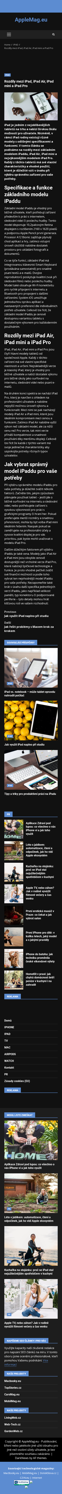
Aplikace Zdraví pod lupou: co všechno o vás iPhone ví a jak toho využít (13, 829)
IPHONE (9, 1027)
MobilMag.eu (12, 1401)
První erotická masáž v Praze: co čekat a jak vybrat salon (13, 915)
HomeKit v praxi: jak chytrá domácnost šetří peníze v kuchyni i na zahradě (13, 979)
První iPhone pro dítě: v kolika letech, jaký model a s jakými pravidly (13, 936)
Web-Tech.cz (12, 1424)
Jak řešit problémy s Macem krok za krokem (29, 627)
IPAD (7, 75)
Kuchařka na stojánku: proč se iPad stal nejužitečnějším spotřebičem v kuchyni (13, 872)
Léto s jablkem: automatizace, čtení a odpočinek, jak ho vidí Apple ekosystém (13, 850)
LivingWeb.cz (12, 1417)
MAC (7, 1047)
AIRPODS (10, 1054)
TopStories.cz (12, 1387)
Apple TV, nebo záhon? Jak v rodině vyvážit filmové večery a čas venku (13, 893)
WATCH (9, 1061)
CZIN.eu (25, 1477)
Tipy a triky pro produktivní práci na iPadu (31, 770)
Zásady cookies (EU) (17, 1081)
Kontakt (9, 1067)
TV (6, 1040)
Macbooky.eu (12, 1381)
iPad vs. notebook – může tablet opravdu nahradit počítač (31, 668)
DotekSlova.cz (48, 1473)
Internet (37, 1477)
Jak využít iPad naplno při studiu (26, 614)
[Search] (53, 34)
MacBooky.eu (11, 1473)
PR (6, 1074)
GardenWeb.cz (13, 1431)
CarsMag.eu (11, 1394)
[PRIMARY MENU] (8, 34)
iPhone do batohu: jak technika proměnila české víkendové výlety (13, 958)
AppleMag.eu (31, 19)
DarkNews (22, 1458)
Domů (8, 1020)
